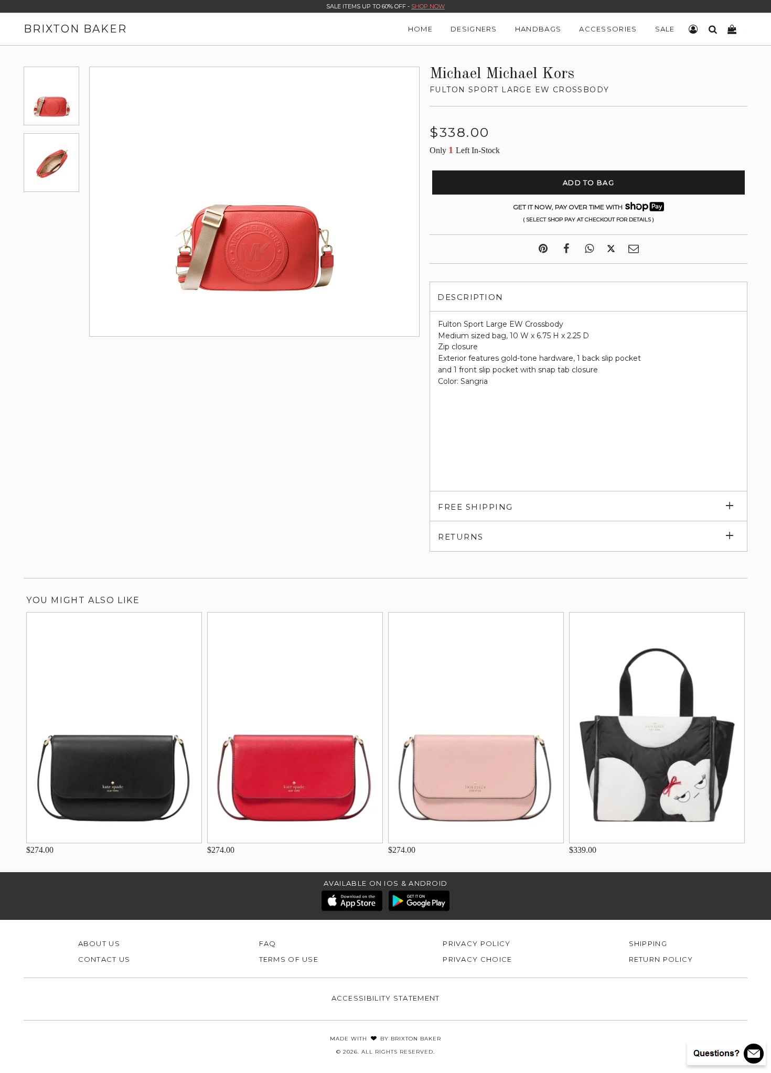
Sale (665, 29)
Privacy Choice (477, 959)
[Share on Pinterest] (543, 249)
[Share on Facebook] (566, 249)
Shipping (648, 943)
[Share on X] (611, 249)
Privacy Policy (476, 943)
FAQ (267, 943)
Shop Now (428, 6)
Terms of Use (289, 959)
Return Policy (661, 959)
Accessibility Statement (385, 998)
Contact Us (104, 959)
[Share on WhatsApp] (589, 249)
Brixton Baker (75, 29)
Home (420, 29)
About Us (99, 943)
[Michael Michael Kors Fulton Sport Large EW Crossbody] (51, 96)
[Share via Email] (633, 249)
